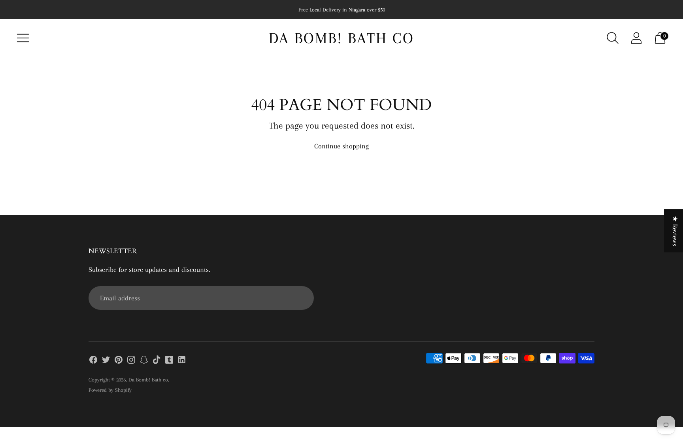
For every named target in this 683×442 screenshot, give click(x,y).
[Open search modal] (613, 38)
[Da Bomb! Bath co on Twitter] (106, 361)
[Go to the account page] (636, 38)
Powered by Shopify (110, 390)
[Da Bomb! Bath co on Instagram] (131, 361)
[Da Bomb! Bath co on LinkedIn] (182, 361)
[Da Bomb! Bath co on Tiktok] (156, 361)
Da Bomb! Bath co (148, 380)
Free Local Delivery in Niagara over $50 (341, 10)
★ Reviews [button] (675, 230)
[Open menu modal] (23, 38)
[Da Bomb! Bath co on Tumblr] (169, 361)
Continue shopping (341, 146)
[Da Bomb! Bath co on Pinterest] (118, 361)
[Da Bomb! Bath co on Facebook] (93, 361)
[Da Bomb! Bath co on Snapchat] (144, 361)
